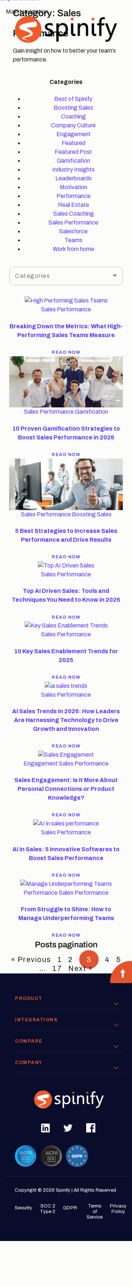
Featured (73, 143)
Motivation (73, 187)
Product (29, 998)
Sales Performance (73, 222)
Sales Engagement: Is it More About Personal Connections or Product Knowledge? (66, 789)
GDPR (70, 1207)
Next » (80, 968)
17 (57, 968)
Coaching (73, 116)
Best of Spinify (73, 99)
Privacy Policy (118, 1208)
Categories (32, 276)
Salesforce (73, 231)
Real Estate (73, 205)
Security (23, 1207)
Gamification (73, 161)
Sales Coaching (73, 214)
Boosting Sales (73, 108)
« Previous (31, 959)
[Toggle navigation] (20, 44)
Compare (29, 1041)
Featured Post (73, 152)
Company (29, 1062)
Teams (73, 240)
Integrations (36, 1019)
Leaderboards (73, 178)
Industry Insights (73, 169)
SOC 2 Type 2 (47, 1208)
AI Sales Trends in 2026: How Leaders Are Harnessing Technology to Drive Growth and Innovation (66, 720)
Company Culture (73, 125)
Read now (66, 352)
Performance (73, 196)
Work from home (73, 249)
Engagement (73, 134)
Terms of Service (95, 1211)
